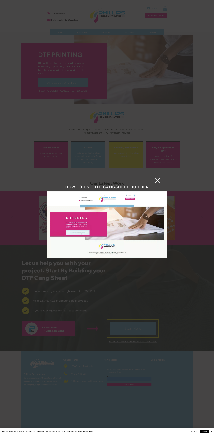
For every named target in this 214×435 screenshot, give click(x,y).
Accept (204, 431)
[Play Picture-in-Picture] (160, 255)
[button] (157, 180)
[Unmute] (53, 255)
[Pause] (50, 255)
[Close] (211, 431)
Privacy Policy (88, 431)
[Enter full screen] (163, 255)
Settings (194, 431)
